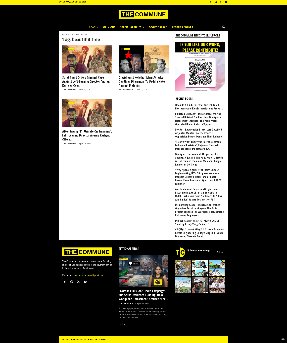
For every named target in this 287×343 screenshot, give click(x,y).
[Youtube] (226, 2)
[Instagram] (216, 2)
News (92, 27)
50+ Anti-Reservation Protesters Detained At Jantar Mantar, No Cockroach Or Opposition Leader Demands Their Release (198, 133)
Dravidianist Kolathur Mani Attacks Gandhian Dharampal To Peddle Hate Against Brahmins (142, 81)
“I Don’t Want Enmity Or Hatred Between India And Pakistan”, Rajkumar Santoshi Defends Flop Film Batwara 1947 (198, 145)
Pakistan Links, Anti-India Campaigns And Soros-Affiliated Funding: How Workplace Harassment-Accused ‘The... (143, 295)
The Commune (69, 89)
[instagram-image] (183, 268)
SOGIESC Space (158, 27)
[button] (223, 27)
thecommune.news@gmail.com (89, 275)
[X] (221, 2)
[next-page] (124, 324)
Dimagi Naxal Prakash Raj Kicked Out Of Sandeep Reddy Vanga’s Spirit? (197, 222)
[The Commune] (143, 14)
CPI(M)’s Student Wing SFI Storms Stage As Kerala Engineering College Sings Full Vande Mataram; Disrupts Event (199, 233)
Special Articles (130, 27)
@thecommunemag (198, 250)
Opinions (109, 27)
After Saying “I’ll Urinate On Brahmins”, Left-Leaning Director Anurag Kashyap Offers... (87, 135)
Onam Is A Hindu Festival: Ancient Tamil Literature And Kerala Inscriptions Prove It (199, 106)
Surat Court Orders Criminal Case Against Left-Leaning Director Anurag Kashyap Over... (86, 81)
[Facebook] (210, 2)
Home (64, 34)
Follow (219, 252)
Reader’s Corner (182, 27)
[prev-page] (120, 324)
